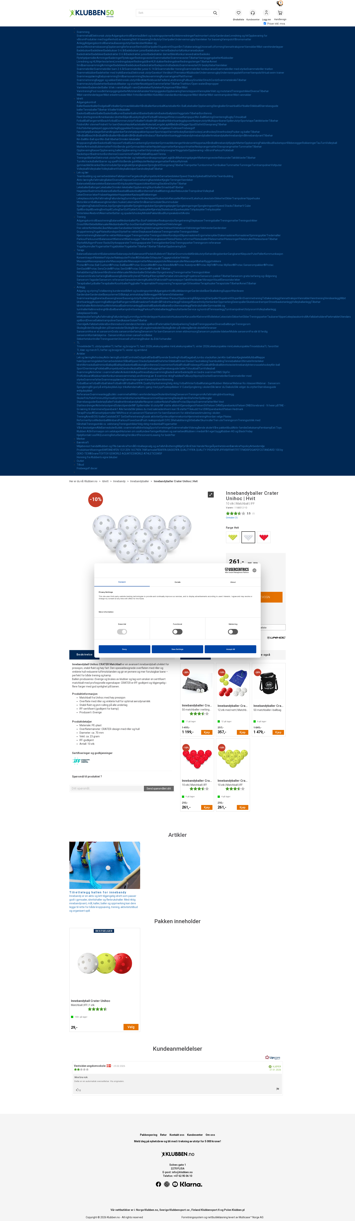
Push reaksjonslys (151, 420)
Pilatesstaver (260, 239)
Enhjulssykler (126, 183)
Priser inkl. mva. (276, 23)
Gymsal (109, 398)
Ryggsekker (125, 128)
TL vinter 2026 (200, 346)
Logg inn (266, 13)
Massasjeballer (119, 261)
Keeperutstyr (200, 120)
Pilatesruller (246, 239)
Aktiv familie (239, 427)
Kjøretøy (156, 209)
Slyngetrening (182, 220)
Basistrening (103, 220)
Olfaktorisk (159, 279)
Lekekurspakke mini (163, 346)
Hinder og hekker (133, 157)
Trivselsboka (257, 346)
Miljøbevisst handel (88, 446)
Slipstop (197, 375)
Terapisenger (179, 283)
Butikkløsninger (183, 290)
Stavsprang (210, 124)
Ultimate (246, 361)
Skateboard (168, 209)
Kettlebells (92, 224)
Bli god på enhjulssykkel (103, 386)
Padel (135, 154)
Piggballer (134, 283)
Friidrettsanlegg (170, 301)
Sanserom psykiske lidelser (213, 331)
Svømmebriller (85, 68)
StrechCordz (210, 80)
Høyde (129, 124)
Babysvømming (108, 76)
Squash (153, 154)
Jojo (109, 205)
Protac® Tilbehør (160, 268)
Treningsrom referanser (207, 242)
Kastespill (137, 194)
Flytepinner (168, 87)
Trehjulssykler (213, 209)
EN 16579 (132, 449)
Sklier (229, 198)
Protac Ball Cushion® (99, 264)
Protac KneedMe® (166, 264)
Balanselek (83, 183)
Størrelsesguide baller (173, 368)
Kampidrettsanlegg (132, 309)
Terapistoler (223, 283)
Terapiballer (84, 283)
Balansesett (112, 183)
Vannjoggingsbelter (209, 57)
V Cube (246, 205)
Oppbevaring (115, 46)
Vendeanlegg (332, 298)
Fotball (80, 120)
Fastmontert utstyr (205, 35)
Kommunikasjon (273, 253)
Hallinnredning (96, 309)
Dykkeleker (144, 87)
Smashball (232, 105)
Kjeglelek (242, 357)
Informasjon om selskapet (105, 431)
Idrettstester (228, 364)
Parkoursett (93, 239)
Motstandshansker (139, 91)
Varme (172, 131)
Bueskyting (136, 117)
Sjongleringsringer (187, 205)
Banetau (136, 35)
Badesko (205, 54)
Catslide (110, 416)
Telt (146, 128)
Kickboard (86, 375)
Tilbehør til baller (107, 109)
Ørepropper (212, 83)
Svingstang (167, 165)
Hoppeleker (125, 194)
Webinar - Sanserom (268, 383)
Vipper (282, 316)
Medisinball (101, 420)
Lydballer (96, 283)
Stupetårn (177, 46)
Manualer (103, 224)
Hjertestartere (105, 61)
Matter (240, 142)
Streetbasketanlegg (280, 301)
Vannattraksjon (289, 298)
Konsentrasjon (85, 257)
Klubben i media (194, 431)
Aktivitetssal (113, 305)
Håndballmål (124, 135)
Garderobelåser (201, 290)
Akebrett (94, 213)
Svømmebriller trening (171, 68)
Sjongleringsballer (122, 205)
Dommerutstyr (125, 120)
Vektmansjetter (155, 227)
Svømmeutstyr (85, 83)
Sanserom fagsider (88, 279)
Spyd (192, 124)
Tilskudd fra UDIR (198, 409)
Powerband (134, 420)
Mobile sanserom (239, 331)
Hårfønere (164, 294)
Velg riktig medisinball (150, 423)
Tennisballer (90, 109)
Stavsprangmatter (228, 146)
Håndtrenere (110, 272)
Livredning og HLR (87, 61)
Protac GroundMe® (143, 264)
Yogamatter (103, 246)
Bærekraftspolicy (240, 446)
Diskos (122, 124)
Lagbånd (172, 157)
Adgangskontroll (121, 35)
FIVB (224, 449)
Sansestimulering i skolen (205, 412)
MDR (245, 449)
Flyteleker (156, 87)
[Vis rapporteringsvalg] (277, 1089)
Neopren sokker (153, 401)
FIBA (159, 449)
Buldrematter (103, 146)
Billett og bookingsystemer (156, 35)
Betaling (122, 435)
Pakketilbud (266, 142)
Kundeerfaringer (149, 431)
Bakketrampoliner (105, 320)
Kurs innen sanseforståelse (136, 335)
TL (78, 342)
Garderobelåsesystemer (104, 294)
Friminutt (100, 398)
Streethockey (224, 131)
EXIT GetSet (122, 416)
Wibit (184, 87)
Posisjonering (164, 283)
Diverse (255, 91)
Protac (182, 401)
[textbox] (106, 788)
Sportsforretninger (161, 427)
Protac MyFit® (207, 264)
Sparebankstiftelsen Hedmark (225, 409)
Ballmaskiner (141, 301)
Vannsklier (250, 46)
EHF (113, 449)
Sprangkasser (139, 165)
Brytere (135, 276)
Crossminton (124, 154)
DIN (109, 449)
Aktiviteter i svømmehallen (105, 372)
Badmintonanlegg (131, 305)
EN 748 (142, 449)
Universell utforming (212, 46)
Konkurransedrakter (188, 54)
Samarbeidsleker (170, 176)
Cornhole (132, 357)
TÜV (101, 453)
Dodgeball (104, 105)
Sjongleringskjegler (165, 205)
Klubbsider (227, 57)
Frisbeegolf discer (87, 468)
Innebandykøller (220, 135)
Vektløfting (151, 224)
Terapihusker (208, 283)
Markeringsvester (208, 157)
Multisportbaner (217, 120)
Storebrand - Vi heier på (264, 405)
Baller (80, 105)
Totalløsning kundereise (112, 290)
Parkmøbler (333, 316)
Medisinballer (128, 220)
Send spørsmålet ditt (159, 788)
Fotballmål (150, 120)
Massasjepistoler (157, 261)
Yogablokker (117, 246)
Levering (106, 435)
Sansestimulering (135, 279)
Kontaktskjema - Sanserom (104, 335)
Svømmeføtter (161, 83)
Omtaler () (232, 517)
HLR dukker (157, 61)
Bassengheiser (114, 298)
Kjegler (232, 142)
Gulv (183, 246)
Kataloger (207, 383)
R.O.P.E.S (167, 420)
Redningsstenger (190, 61)
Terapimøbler (148, 283)
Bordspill (87, 209)
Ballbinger (111, 301)
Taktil (187, 279)
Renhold (141, 46)
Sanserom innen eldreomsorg (180, 331)
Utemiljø (81, 324)
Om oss (210, 1134)
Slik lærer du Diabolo (222, 386)
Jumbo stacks (204, 357)
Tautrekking (201, 361)
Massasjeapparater (99, 261)
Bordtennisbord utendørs (121, 324)
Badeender (95, 87)
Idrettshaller (84, 305)
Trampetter (190, 165)
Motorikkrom (84, 202)
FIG (214, 449)
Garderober (222, 35)
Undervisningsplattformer (235, 72)
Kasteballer (170, 105)
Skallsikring (216, 290)
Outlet (80, 460)
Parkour (218, 150)
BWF (104, 449)
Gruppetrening (85, 231)
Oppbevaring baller (111, 150)
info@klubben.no (182, 1172)
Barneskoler (108, 427)
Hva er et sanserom (100, 331)
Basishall (146, 305)
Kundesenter (195, 1134)
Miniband (113, 420)
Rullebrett (160, 253)
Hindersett (188, 142)
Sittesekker (193, 283)
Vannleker (221, 65)
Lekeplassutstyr (86, 198)
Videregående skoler (201, 427)
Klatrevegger (133, 239)
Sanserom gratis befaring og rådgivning (254, 276)
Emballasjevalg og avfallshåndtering (156, 446)
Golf (126, 209)
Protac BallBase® (121, 264)
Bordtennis (205, 113)
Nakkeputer (121, 257)
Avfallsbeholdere (316, 316)
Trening (81, 216)
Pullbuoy (188, 80)
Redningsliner (172, 61)
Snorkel (206, 375)
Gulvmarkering (137, 142)
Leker (172, 191)
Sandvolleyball (144, 168)
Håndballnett (138, 135)
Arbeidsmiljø (257, 446)
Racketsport (280, 142)
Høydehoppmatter (163, 146)
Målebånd (174, 124)
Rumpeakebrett (173, 213)
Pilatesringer (231, 239)
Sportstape (247, 120)
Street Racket (186, 361)
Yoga (97, 231)
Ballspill (110, 364)
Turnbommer (205, 165)
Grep (172, 242)
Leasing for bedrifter (163, 435)
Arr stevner (92, 124)
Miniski (146, 213)
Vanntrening (84, 91)
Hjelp (79, 435)
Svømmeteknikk (227, 80)
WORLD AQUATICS (123, 453)
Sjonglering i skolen (199, 386)
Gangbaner (234, 253)
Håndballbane (113, 309)
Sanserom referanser (112, 279)
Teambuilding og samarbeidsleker (96, 176)
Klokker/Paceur (169, 298)
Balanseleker (97, 183)
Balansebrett (93, 253)
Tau (318, 142)
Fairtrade (151, 449)
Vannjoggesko (158, 91)
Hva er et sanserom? (133, 412)
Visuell (217, 279)
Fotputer (109, 257)
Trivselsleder (84, 346)
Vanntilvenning (164, 379)
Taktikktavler (261, 120)
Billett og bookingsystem (140, 290)
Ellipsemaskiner (189, 235)
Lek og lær (83, 172)
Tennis (162, 154)
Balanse (106, 191)
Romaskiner (242, 235)
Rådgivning (199, 298)
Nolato (166, 401)
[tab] (84, 654)
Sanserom (83, 276)
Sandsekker (126, 227)
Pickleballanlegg (161, 309)
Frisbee (102, 194)
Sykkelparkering (179, 324)
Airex (89, 416)
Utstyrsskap (152, 150)
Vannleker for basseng (208, 39)
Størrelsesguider (86, 401)
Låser (104, 227)
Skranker (95, 165)
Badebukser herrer (157, 50)
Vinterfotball (194, 383)
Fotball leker (106, 383)
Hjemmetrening (86, 235)
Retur (114, 435)
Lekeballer (192, 105)
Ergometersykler (208, 235)
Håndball (82, 135)
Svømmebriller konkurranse (200, 68)
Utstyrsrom (250, 309)
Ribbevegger (294, 142)
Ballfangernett (93, 120)
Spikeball (201, 176)
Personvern (144, 435)
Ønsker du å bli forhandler (157, 338)
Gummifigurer (133, 198)
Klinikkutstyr (198, 253)
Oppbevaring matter (133, 150)
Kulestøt (151, 124)
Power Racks (102, 242)
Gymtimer (120, 398)
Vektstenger (175, 224)
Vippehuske (253, 198)
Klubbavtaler (99, 375)
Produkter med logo (96, 39)
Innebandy (186, 135)
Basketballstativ (149, 113)
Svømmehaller (180, 427)
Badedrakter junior (137, 54)
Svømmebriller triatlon (260, 68)
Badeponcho (162, 65)
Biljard (126, 117)
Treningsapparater (140, 242)
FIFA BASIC (168, 449)
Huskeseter (178, 316)
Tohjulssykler (197, 209)
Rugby (230, 117)
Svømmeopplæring (88, 76)
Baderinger (115, 57)
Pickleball (228, 150)
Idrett (80, 98)
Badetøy (186, 372)
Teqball (193, 324)
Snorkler (198, 80)
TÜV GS (108, 453)
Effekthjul (145, 276)
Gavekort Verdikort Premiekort (169, 72)
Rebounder (224, 157)
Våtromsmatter (242, 39)
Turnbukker (219, 165)
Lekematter (133, 202)
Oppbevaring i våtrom (200, 150)
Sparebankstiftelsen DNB (236, 405)
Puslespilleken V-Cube (175, 386)
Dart (145, 117)
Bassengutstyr (122, 43)
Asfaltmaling (98, 179)
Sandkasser (123, 320)
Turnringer (246, 165)
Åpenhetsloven (221, 446)
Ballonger (94, 187)
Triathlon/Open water (192, 83)
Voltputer (276, 165)
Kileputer (141, 161)
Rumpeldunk (152, 176)
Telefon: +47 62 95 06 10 (177, 1175)
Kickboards (153, 80)
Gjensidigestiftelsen (192, 405)
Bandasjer (96, 131)
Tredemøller (273, 235)
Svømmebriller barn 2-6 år (109, 68)
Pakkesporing (148, 1134)
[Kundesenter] (252, 12)
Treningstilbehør (86, 157)
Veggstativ (183, 113)
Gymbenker (153, 142)
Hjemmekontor (179, 416)
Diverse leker (90, 194)
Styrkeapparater (120, 242)
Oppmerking (225, 301)
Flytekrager (128, 57)
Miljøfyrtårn (183, 446)
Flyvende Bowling (168, 357)
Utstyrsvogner (167, 150)
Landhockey (209, 131)
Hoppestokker (142, 183)
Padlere (164, 80)
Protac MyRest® (225, 264)
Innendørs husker (116, 202)
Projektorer (193, 276)
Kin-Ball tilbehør (110, 139)
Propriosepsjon (175, 279)
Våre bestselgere (87, 427)
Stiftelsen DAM (213, 405)
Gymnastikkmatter (141, 146)
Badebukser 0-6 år (114, 50)
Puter (254, 253)
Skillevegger (151, 294)
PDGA (251, 449)
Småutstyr (156, 39)
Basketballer (90, 105)
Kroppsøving (84, 142)
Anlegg (81, 43)
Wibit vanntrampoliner (220, 94)
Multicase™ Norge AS (251, 1217)
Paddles (178, 375)
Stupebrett (164, 46)
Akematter (106, 213)
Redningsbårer (142, 61)
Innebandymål (237, 135)
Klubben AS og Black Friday (237, 431)
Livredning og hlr (238, 35)
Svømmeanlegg (86, 298)
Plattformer (185, 76)
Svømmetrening (86, 80)
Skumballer (155, 187)
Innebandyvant (254, 135)
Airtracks (90, 146)
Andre (186, 213)
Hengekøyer (94, 128)
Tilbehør (193, 57)
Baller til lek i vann (112, 87)
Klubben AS (83, 431)
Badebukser (84, 50)
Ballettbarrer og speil (105, 161)
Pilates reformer (184, 239)
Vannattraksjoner (234, 46)
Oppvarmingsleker (92, 361)
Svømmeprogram (134, 379)
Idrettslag (170, 394)
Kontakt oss (89, 435)
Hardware (238, 290)
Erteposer (115, 142)
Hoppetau (200, 142)
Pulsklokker (152, 220)
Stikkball (255, 105)
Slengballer (219, 105)
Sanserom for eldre (179, 412)
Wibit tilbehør (199, 94)
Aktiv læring (83, 179)
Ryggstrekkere (212, 261)
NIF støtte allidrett (170, 405)
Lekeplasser (84, 313)
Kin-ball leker (229, 357)
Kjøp (207, 732)
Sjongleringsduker (143, 205)
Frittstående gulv (121, 146)
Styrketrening (159, 383)
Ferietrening (136, 416)
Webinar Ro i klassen (244, 383)
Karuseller (175, 198)
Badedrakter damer (159, 54)
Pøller (261, 253)
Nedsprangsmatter (206, 146)
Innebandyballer (201, 135)
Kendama (133, 386)
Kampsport (189, 117)
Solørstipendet (123, 405)
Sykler (132, 209)
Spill (79, 209)
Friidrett (81, 124)
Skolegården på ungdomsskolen (143, 327)
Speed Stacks (188, 176)
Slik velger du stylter (246, 386)
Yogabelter (130, 246)
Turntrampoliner (261, 165)
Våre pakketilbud (222, 427)
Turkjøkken (164, 128)
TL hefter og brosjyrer (123, 346)
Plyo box (129, 224)
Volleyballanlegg (301, 301)
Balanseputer (124, 253)
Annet (213, 61)
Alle (99, 427)
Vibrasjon (207, 279)
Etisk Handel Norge (201, 446)
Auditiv (149, 279)
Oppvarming (166, 398)
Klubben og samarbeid (172, 431)
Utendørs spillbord (146, 324)
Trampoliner (196, 191)
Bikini (173, 54)
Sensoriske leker (230, 279)
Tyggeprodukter (171, 257)
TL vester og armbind (134, 350)
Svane (95, 453)
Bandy (188, 131)
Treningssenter (109, 338)
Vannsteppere (189, 91)
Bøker (109, 179)
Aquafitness (141, 372)
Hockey (180, 131)
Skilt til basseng (141, 39)
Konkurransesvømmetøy (121, 375)
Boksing (140, 364)
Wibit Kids (152, 94)
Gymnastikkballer (130, 105)
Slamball (139, 224)
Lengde (160, 124)
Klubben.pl (238, 1209)
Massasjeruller (175, 261)
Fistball (152, 117)
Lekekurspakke (183, 346)
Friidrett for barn (108, 124)
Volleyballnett (109, 168)
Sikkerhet (220, 198)
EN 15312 (121, 449)
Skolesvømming (151, 76)
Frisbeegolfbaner (189, 301)
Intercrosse (176, 117)
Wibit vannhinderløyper (270, 46)
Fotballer (115, 105)
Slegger (184, 124)
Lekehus (197, 198)
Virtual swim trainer (272, 72)
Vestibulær (196, 279)
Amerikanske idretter (110, 117)
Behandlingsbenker (113, 131)
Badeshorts (174, 50)
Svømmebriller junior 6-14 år (141, 68)
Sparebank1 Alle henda (117, 409)
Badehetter (101, 83)
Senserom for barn (152, 331)
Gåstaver (98, 272)
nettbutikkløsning (218, 1217)
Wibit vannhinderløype (145, 394)
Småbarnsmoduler (151, 202)
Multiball (252, 357)
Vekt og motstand (221, 91)
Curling (115, 209)
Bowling (96, 209)
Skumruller (89, 246)
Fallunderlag (117, 198)
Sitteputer (156, 257)
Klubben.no (90, 481)
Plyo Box (141, 220)
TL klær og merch (87, 350)
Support (227, 290)
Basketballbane (161, 305)
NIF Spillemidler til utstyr (146, 405)
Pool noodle (98, 91)
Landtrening (176, 80)
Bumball (122, 357)
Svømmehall (84, 35)
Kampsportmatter (184, 146)
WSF (159, 453)
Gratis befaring (97, 276)
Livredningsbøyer (124, 61)
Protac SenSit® (121, 268)
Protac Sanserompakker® (250, 264)
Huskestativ (162, 198)
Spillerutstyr (233, 120)
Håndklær (141, 80)
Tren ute (218, 420)
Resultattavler (179, 309)
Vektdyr (185, 257)
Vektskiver (180, 227)
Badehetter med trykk (109, 72)
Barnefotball (91, 383)
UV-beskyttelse (206, 65)
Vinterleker (83, 213)
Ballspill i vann (130, 87)
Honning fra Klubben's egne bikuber (97, 457)
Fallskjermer (123, 176)
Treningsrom (243, 324)
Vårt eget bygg (212, 431)
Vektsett (163, 224)
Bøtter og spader (122, 213)
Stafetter (211, 176)
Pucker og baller (241, 131)
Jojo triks (122, 386)
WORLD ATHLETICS (145, 453)
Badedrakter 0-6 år (115, 54)
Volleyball (331, 142)
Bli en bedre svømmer (203, 372)
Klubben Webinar (222, 383)
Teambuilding (225, 176)
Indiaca (150, 135)
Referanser (129, 46)
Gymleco (165, 416)
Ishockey (197, 131)
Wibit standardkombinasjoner (175, 94)
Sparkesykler (182, 209)
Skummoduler (109, 165)
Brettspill (106, 209)
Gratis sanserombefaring (126, 331)
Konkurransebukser (192, 50)
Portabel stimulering (175, 276)
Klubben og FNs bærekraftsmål (117, 446)
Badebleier (97, 50)
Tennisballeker (232, 361)
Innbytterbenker (208, 301)
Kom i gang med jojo (151, 386)
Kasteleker (156, 179)
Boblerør (126, 276)
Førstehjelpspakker (135, 131)
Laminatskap (136, 294)
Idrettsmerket (134, 398)
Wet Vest (218, 401)
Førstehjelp (83, 131)
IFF (229, 449)
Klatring (208, 117)
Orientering (219, 117)
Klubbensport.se (179, 1209)
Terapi (80, 250)
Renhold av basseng (120, 39)
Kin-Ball (181, 105)
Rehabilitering (85, 272)
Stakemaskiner (226, 235)
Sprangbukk (124, 165)
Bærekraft (83, 442)
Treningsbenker (160, 242)
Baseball (123, 191)
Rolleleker (214, 316)
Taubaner (272, 316)
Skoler (161, 394)
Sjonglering (83, 205)
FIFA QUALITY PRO (201, 449)
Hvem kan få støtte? (176, 409)
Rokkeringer (309, 142)
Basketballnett (131, 113)
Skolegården (84, 327)
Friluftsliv (82, 128)
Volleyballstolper (126, 168)
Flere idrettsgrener (87, 117)
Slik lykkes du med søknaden (147, 409)
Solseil (134, 320)
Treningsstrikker (241, 91)
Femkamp (265, 427)
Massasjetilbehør (194, 261)
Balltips (119, 364)
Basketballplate (168, 113)
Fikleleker (99, 257)
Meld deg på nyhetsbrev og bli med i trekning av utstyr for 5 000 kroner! (177, 1141)
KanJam (217, 357)
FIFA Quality (144, 383)
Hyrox (91, 420)
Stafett (199, 124)
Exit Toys (276, 427)
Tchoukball (240, 117)
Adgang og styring (87, 290)
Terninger (175, 179)
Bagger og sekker (106, 80)
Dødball (153, 357)
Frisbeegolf (163, 117)
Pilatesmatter (216, 239)
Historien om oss (130, 431)
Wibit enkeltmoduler (115, 94)
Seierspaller (239, 301)
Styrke (122, 231)
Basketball (83, 113)
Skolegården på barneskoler (108, 327)
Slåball (127, 361)
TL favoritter (271, 346)
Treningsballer (212, 220)
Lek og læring (84, 357)
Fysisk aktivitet (151, 416)
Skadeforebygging (149, 368)
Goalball (206, 364)
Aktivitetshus (98, 305)
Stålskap (123, 294)
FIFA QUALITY (183, 449)
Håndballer (146, 105)
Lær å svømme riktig (161, 375)
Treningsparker (184, 242)
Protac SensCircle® (100, 268)
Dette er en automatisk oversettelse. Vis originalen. (99, 1081)
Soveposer (138, 128)
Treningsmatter (229, 220)
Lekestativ (208, 198)
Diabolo (94, 205)
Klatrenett (187, 198)
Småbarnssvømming (89, 65)
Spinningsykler (257, 235)
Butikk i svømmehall (120, 394)
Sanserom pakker (210, 276)
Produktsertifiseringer (89, 449)
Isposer (188, 120)
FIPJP (219, 449)
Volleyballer (123, 109)
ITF (236, 449)
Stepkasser (197, 220)
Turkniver (176, 128)
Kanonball (158, 105)
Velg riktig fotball (177, 383)
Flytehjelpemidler (87, 57)
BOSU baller (99, 416)
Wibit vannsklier (242, 94)
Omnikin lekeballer (129, 139)
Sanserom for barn (157, 412)
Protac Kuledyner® (188, 264)
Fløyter (120, 157)
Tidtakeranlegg (191, 46)
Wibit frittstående (137, 94)
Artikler (81, 353)
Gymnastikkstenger (171, 142)
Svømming (83, 32)
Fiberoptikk (157, 276)
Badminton (97, 154)
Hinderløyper (148, 198)
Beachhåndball (95, 135)
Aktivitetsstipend (105, 405)
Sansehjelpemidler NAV (107, 412)
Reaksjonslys (166, 220)
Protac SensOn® (140, 268)
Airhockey (98, 357)
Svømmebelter (162, 57)
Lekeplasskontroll (296, 316)
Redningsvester (144, 57)
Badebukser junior (135, 50)
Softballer (244, 105)
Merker (81, 438)
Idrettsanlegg (176, 120)
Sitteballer (144, 257)
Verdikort (132, 435)
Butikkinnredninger (183, 35)
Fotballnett (162, 120)
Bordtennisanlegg (180, 305)
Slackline (164, 183)
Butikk (143, 298)
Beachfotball (109, 120)
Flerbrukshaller (199, 305)
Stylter (173, 183)
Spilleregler (205, 398)
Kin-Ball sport (93, 139)
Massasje (82, 261)
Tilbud (80, 464)
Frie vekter (83, 227)
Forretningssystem (193, 1217)
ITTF (240, 449)
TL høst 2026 (144, 346)
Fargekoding (138, 176)
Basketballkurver (113, 113)
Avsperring (98, 301)
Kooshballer (122, 283)
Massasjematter (137, 261)
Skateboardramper (257, 301)
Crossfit (81, 224)
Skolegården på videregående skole (182, 327)
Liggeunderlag (109, 128)
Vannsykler (204, 91)
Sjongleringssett (207, 205)
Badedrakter (84, 54)
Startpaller (168, 39)
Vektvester (206, 227)
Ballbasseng (99, 202)
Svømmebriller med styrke (231, 68)
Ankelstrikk (127, 372)
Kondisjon (113, 231)
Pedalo (150, 253)
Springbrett (154, 165)
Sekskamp (253, 427)
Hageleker (83, 191)
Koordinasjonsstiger (155, 157)
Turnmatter (245, 146)
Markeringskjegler (187, 157)
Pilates (104, 231)
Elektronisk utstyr (102, 35)
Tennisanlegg (217, 309)
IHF (232, 449)
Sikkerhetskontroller (88, 338)
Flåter (178, 87)
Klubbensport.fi (210, 1209)
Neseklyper (146, 83)
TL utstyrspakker (101, 346)
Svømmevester (180, 57)
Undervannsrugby (185, 39)
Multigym (89, 242)
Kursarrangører (170, 76)
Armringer (103, 57)
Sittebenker (177, 294)
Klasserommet (150, 398)
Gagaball (191, 357)
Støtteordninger (86, 405)
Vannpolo (227, 39)
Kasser (96, 150)
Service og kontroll (198, 309)
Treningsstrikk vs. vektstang (102, 423)
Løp (166, 124)
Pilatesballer (201, 239)
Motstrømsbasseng (96, 46)
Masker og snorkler (129, 83)
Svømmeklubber (86, 72)
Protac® (133, 257)
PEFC (258, 449)
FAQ (98, 435)
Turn (323, 142)
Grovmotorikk (183, 253)
